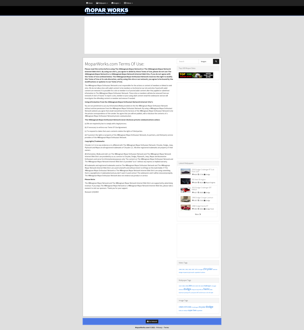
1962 (186, 269)
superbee (199, 310)
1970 (196, 269)
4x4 (202, 286)
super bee (192, 310)
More (197, 214)
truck (204, 292)
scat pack (193, 292)
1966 (183, 286)
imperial (185, 272)
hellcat (201, 289)
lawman (181, 292)
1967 (193, 269)
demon (215, 269)
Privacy (159, 327)
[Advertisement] (152, 35)
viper (211, 292)
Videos (129, 3)
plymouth (191, 272)
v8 (209, 292)
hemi (206, 289)
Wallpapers (102, 3)
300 (189, 307)
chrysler (208, 269)
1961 (183, 269)
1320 (180, 286)
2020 (196, 286)
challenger (207, 286)
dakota (181, 289)
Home (90, 3)
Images (116, 3)
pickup (186, 292)
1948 (180, 269)
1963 (189, 269)
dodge (181, 272)
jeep (211, 289)
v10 (207, 292)
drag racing (194, 289)
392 (199, 286)
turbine (203, 272)
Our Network (153, 322)
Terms (166, 327)
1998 (186, 286)
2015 (193, 286)
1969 (181, 307)
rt (189, 292)
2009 (190, 286)
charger (200, 269)
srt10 (200, 292)
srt (198, 292)
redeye (185, 310)
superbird (197, 272)
